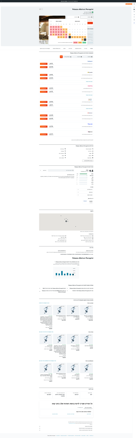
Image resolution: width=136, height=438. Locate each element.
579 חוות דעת (86, 12)
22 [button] (69, 34)
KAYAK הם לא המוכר (88, 426)
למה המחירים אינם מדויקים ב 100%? (85, 430)
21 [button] (72, 34)
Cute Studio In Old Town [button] (75, 345)
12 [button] (77, 32)
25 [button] (79, 37)
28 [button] (72, 37)
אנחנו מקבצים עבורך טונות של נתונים (85, 428)
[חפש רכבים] (134, 12)
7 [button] (72, 29)
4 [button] (53, 26)
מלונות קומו (58, 435)
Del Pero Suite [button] (49, 345)
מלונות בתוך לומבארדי (71, 435)
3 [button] (82, 29)
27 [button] (74, 37)
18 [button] (53, 32)
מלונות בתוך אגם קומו (64, 435)
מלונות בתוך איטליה (77, 435)
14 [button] (72, 32)
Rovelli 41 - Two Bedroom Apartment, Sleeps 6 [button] (88, 316)
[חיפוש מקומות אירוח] (134, 9)
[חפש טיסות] (134, 7)
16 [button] (58, 32)
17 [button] (82, 34)
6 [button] (66, 29)
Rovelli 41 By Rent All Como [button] (61, 315)
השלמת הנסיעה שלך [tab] (88, 407)
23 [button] (85, 37)
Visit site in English (64, 1)
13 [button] (74, 32)
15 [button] (69, 32)
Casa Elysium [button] (77, 374)
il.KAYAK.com (91, 435)
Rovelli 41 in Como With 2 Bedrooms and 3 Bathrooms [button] (73, 316)
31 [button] (82, 39)
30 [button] (85, 39)
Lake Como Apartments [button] (89, 345)
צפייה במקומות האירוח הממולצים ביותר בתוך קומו (47, 360)
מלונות (87, 435)
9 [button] (58, 29)
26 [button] (77, 37)
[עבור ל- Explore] (134, 15)
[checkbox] (88, 202)
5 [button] (77, 29)
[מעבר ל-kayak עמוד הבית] (129, 4)
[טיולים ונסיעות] (134, 20)
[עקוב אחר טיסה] (134, 17)
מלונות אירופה (83, 435)
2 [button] (58, 26)
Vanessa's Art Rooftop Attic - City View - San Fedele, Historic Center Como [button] (46, 375)
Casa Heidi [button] (91, 374)
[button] (1, 1)
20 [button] (74, 34)
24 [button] (82, 37)
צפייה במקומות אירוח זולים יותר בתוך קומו (46, 331)
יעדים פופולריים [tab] (80, 407)
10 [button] (82, 32)
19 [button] (77, 34)
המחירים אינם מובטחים (72, 423)
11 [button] (53, 29)
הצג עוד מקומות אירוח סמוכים (44, 302)
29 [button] (69, 37)
